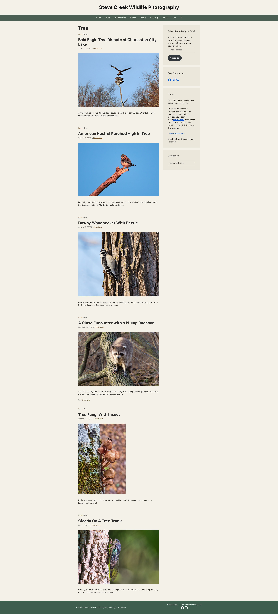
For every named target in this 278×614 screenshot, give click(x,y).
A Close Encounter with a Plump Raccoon (116, 323)
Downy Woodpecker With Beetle (108, 223)
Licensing (154, 18)
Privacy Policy (172, 605)
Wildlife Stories (120, 18)
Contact (143, 18)
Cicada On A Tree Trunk (100, 521)
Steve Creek (178, 120)
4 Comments (85, 400)
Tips (174, 18)
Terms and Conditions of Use (191, 605)
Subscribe (174, 58)
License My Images (176, 133)
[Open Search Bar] (181, 18)
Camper (165, 18)
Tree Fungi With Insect (99, 414)
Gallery (133, 18)
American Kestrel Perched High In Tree (114, 133)
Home (98, 18)
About (107, 18)
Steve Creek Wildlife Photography (139, 7)
